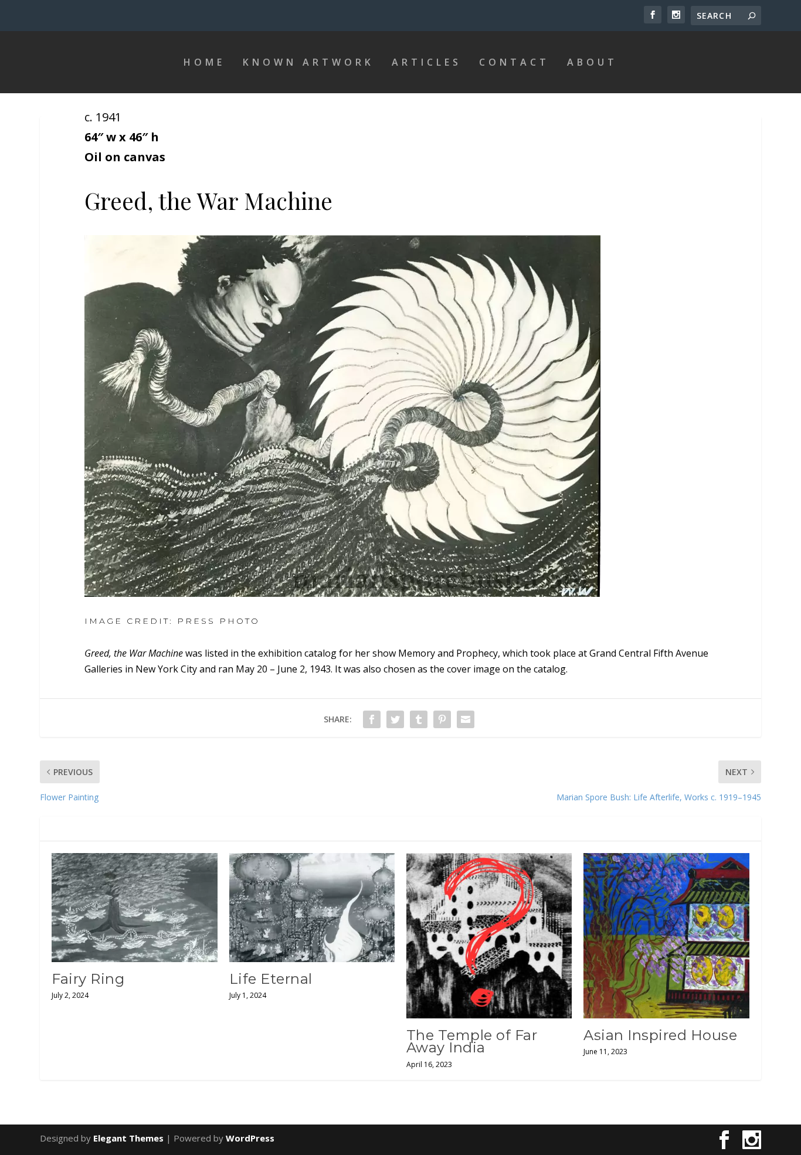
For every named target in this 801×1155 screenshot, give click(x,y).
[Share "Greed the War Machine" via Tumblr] (418, 719)
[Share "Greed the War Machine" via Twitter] (395, 719)
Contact (514, 62)
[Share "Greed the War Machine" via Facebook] (371, 719)
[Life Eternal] (312, 907)
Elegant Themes (128, 1138)
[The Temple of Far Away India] (489, 935)
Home (204, 62)
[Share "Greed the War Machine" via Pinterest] (442, 719)
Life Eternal (271, 978)
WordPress (250, 1138)
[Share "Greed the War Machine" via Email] (465, 719)
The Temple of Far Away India (472, 1041)
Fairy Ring (88, 978)
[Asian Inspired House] (666, 935)
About (592, 62)
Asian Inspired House (660, 1035)
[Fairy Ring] (134, 907)
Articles (426, 62)
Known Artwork (308, 62)
